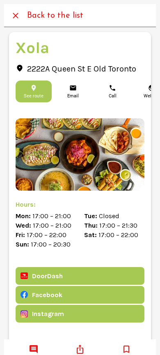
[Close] (16, 16)
